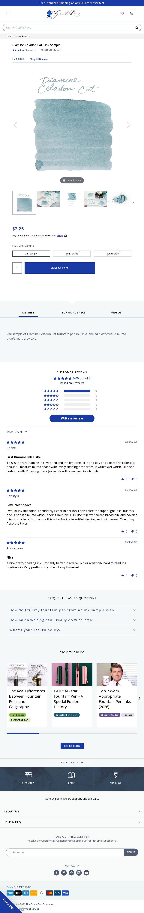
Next (133, 203)
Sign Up (131, 852)
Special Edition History (66, 715)
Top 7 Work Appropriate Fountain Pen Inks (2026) (115, 698)
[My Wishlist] (122, 13)
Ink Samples (24, 36)
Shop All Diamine (39, 59)
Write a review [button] (72, 418)
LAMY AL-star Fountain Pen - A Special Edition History (68, 698)
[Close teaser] (22, 909)
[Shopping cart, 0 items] (133, 13)
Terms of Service (30, 908)
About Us (11, 811)
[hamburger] (8, 13)
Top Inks (127, 715)
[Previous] (15, 125)
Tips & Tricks (17, 715)
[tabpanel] (72, 340)
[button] (51, 391)
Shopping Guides (109, 715)
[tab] (28, 313)
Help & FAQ (12, 822)
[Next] (128, 125)
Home (10, 36)
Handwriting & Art (19, 719)
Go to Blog (72, 746)
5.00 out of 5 (82, 378)
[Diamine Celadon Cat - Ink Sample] (24, 203)
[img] (16, 442)
